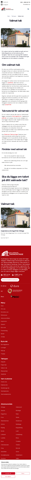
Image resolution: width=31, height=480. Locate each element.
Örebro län (4, 382)
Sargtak (3, 362)
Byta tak (3, 327)
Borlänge (18, 410)
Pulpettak (3, 365)
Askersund (19, 407)
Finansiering (4, 330)
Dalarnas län (4, 385)
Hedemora (19, 421)
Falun (17, 414)
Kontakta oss (26, 4)
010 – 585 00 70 (25, 2)
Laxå (17, 431)
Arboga (3, 407)
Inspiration (4, 321)
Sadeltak (3, 374)
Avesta (3, 410)
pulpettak (8, 104)
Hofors (3, 424)
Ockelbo (18, 441)
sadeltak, (10, 82)
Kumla (2, 431)
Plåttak (3, 350)
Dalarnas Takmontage (11, 134)
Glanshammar (5, 421)
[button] (28, 9)
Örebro (18, 445)
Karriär (2, 334)
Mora (17, 438)
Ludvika (3, 438)
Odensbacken (5, 445)
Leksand (3, 434)
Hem (8, 16)
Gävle (17, 417)
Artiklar (3, 337)
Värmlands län (5, 391)
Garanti (3, 324)
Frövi (2, 417)
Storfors (3, 458)
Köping (3, 427)
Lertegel (3, 347)
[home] (7, 9)
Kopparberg (19, 427)
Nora (2, 441)
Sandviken (4, 451)
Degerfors (4, 414)
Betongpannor (5, 344)
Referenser (4, 315)
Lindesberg (19, 434)
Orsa (2, 448)
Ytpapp (3, 354)
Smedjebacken (5, 455)
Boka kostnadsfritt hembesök (10, 279)
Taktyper (13, 16)
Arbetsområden (5, 318)
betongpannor (16, 116)
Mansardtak (4, 371)
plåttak (4, 118)
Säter (17, 451)
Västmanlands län (6, 394)
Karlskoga (18, 424)
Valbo (17, 458)
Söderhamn (19, 455)
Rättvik (18, 448)
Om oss (3, 309)
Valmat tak (4, 368)
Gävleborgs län (5, 388)
